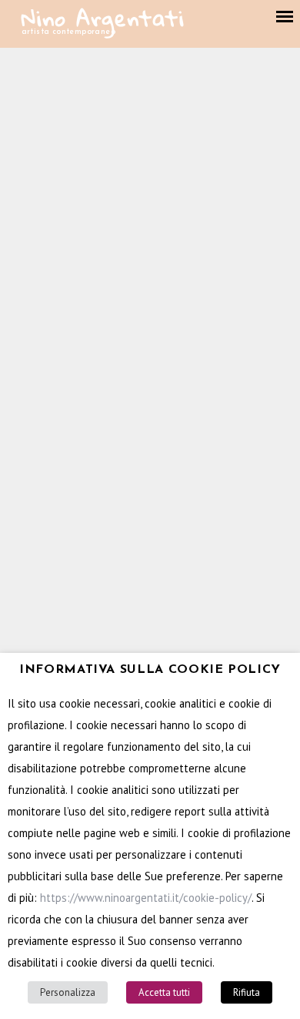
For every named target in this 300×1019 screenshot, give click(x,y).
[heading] (150, 671)
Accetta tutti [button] (164, 992)
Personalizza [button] (67, 992)
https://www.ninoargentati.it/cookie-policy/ (146, 897)
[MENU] (285, 17)
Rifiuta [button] (246, 992)
